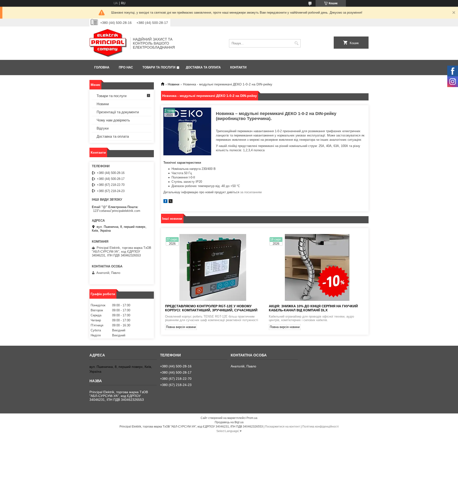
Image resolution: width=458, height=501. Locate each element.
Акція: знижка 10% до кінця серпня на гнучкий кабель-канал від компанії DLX (313, 308)
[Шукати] (296, 43)
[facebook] (165, 202)
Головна (101, 67)
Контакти (238, 67)
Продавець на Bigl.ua (229, 422)
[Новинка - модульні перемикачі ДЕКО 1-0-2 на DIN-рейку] (187, 131)
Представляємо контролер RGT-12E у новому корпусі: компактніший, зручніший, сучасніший (211, 308)
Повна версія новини (181, 327)
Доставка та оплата (203, 67)
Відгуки (103, 128)
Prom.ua (251, 418)
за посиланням (251, 192)
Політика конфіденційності (320, 426)
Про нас (126, 67)
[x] (170, 202)
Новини (173, 84)
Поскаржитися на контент (282, 426)
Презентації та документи (118, 112)
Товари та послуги (158, 67)
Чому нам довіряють (113, 120)
